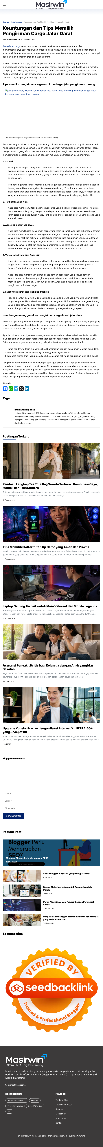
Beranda (6, 22)
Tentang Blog (62, 1100)
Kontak (59, 1123)
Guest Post (61, 1118)
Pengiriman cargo (12, 46)
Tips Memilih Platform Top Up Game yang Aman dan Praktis (46, 547)
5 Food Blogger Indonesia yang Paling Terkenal (66, 873)
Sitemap (59, 1109)
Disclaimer (61, 1113)
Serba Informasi (16, 22)
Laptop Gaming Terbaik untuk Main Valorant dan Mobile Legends (50, 606)
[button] (55, 4)
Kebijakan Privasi (64, 1104)
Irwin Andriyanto (12, 39)
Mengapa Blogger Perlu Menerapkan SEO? (27, 858)
